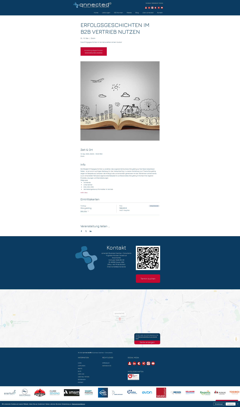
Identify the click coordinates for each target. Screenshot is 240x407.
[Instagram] (148, 363)
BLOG (79, 371)
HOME (80, 363)
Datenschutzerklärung (78, 404)
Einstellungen (219, 404)
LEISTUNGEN (81, 365)
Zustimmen (230, 404)
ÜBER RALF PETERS (83, 377)
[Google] (155, 8)
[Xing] (159, 8)
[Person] (146, 8)
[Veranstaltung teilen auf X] (86, 231)
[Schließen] (238, 403)
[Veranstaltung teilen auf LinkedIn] (91, 231)
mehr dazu (84, 192)
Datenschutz (155, 2)
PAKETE (80, 368)
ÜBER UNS (81, 374)
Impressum (148, 2)
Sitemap (161, 2)
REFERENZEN (82, 379)
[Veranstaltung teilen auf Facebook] (81, 231)
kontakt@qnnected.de (118, 267)
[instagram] (152, 8)
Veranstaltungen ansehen (93, 52)
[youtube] (162, 8)
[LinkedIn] (149, 8)
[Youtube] (153, 363)
